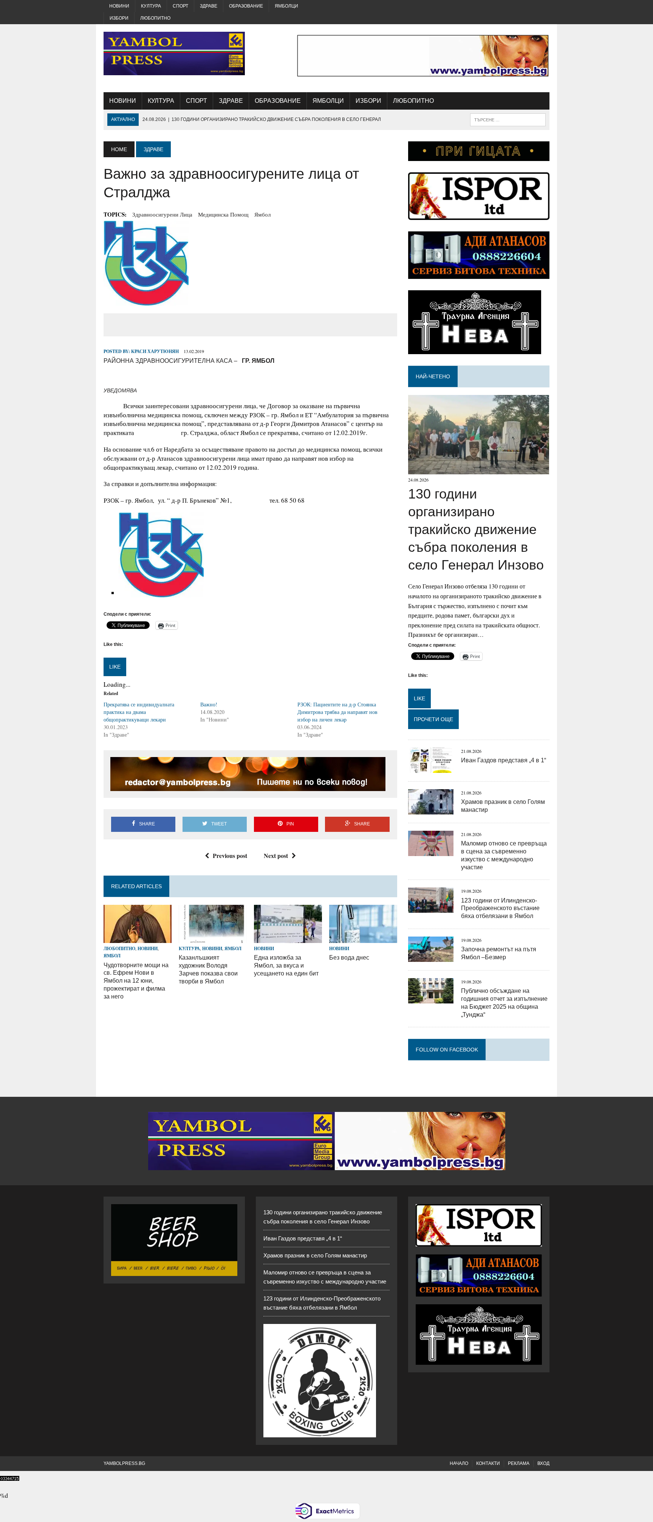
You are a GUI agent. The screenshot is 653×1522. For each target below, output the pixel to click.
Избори (119, 18)
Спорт (180, 6)
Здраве (208, 6)
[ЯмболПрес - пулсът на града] (174, 53)
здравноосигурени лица (162, 214)
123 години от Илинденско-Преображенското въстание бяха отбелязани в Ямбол (500, 908)
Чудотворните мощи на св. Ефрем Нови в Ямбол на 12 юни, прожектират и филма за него (136, 981)
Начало (459, 1463)
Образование (246, 6)
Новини (119, 6)
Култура (151, 6)
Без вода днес (349, 957)
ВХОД (543, 1463)
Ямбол (262, 214)
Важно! (208, 704)
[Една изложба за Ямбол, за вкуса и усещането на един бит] (288, 938)
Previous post (230, 855)
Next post (276, 855)
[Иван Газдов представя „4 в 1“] (430, 768)
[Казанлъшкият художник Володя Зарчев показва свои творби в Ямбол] (213, 938)
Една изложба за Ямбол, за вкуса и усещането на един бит (286, 965)
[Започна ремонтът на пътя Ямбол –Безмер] (430, 957)
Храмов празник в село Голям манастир (315, 1255)
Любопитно (155, 18)
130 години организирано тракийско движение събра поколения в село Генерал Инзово (476, 529)
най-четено (433, 376)
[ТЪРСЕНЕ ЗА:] (508, 119)
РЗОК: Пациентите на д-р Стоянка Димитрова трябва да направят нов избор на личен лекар (337, 712)
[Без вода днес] (363, 938)
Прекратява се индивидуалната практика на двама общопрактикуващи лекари (139, 712)
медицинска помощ (223, 214)
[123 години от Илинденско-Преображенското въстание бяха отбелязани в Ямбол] (430, 908)
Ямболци (286, 6)
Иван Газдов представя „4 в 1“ (503, 760)
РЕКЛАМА (518, 1463)
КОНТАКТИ (488, 1463)
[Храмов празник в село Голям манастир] (430, 809)
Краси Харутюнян (155, 351)
